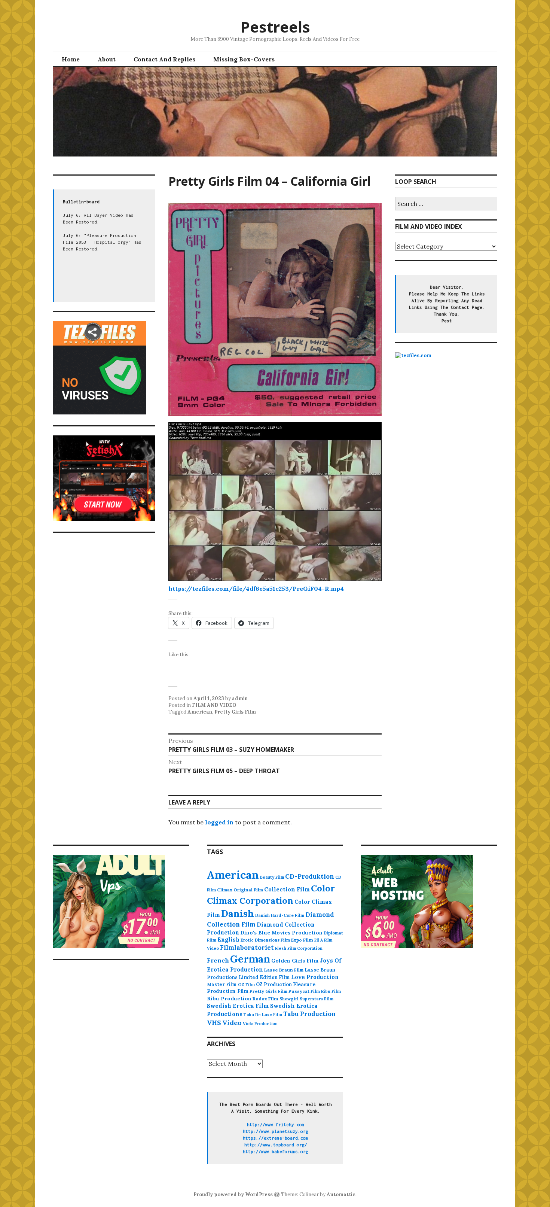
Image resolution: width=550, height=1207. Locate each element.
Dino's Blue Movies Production (281, 932)
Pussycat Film (304, 991)
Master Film (222, 984)
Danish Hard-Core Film (279, 915)
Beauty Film (272, 877)
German (250, 958)
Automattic (341, 1194)
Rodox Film (265, 998)
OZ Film (246, 984)
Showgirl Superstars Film (306, 998)
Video (232, 1022)
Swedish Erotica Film (238, 1005)
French (218, 960)
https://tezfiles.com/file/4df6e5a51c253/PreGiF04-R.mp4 (256, 588)
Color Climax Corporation (271, 894)
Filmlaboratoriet (247, 947)
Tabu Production (309, 1014)
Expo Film (302, 940)
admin (240, 698)
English (228, 939)
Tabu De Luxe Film (263, 1014)
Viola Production (260, 1023)
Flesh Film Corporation (299, 948)
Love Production (315, 977)
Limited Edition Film (264, 977)
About (107, 59)
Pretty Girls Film (235, 712)
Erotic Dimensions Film (265, 940)
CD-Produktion (309, 876)
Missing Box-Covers (244, 59)
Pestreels (275, 26)
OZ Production (274, 984)
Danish (237, 913)
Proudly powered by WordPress (233, 1194)
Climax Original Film (240, 890)
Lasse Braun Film (283, 970)
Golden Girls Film (295, 960)
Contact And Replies (164, 59)
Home (71, 59)
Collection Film (287, 889)
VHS (214, 1022)
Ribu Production (229, 998)
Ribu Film (331, 991)
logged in (219, 822)
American (199, 712)
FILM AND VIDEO (214, 705)
